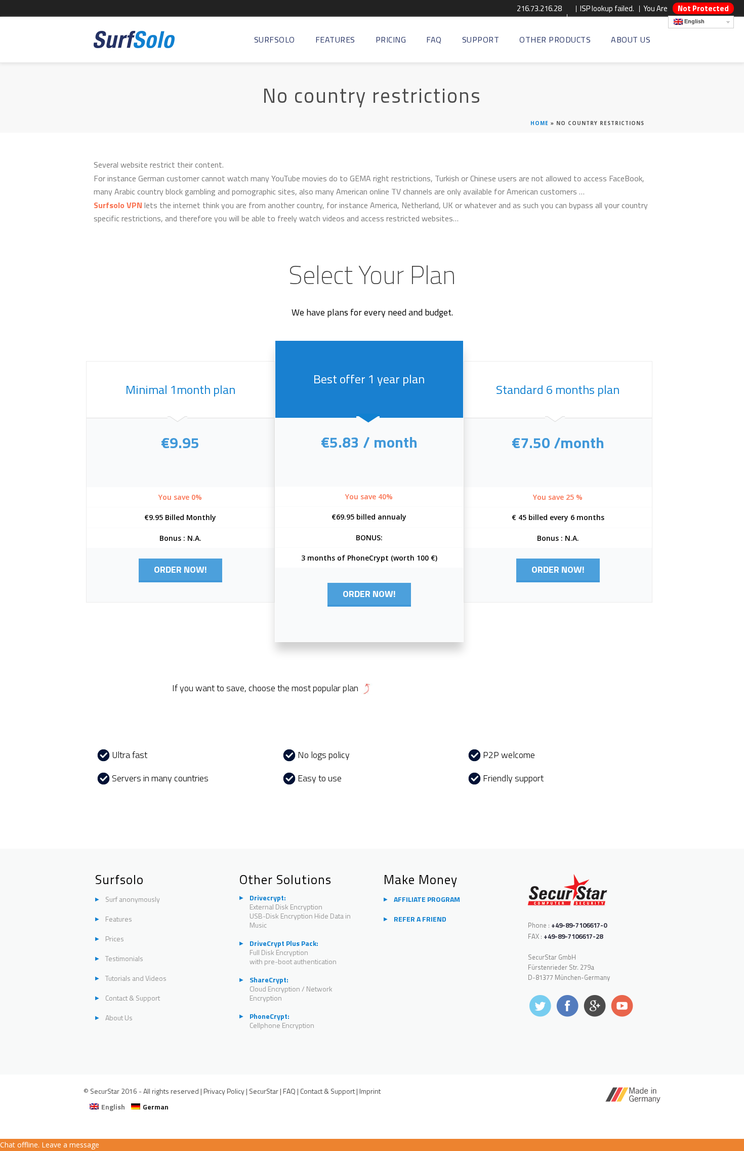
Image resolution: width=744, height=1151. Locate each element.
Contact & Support (132, 998)
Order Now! (180, 569)
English (694, 21)
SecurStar (263, 1091)
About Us (630, 40)
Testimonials (124, 958)
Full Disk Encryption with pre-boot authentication (293, 952)
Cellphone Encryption (282, 1021)
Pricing (391, 40)
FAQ (434, 40)
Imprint (370, 1091)
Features (335, 40)
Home (539, 123)
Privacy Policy (224, 1091)
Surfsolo (274, 40)
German (156, 1106)
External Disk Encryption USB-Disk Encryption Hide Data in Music (300, 911)
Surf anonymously (132, 899)
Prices (114, 938)
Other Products (555, 40)
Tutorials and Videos (136, 978)
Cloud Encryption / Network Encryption (291, 989)
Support (481, 40)
